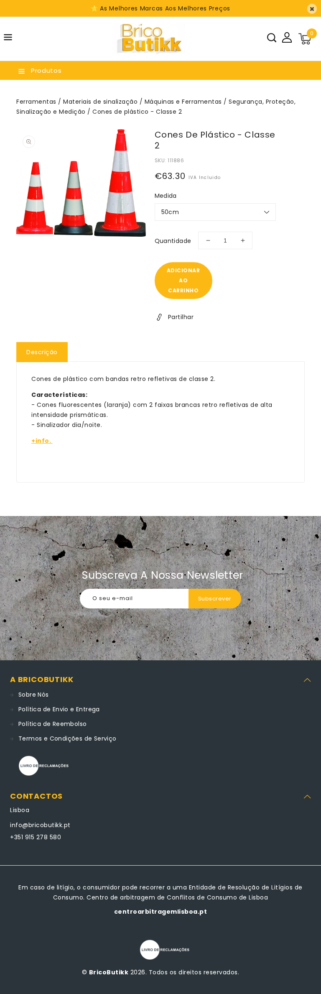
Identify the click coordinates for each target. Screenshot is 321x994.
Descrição (42, 352)
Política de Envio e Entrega (59, 709)
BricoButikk (109, 972)
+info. (42, 441)
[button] (8, 38)
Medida (166, 196)
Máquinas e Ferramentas (183, 101)
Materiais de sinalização (100, 101)
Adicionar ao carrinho (183, 280)
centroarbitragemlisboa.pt (160, 911)
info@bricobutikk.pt (40, 825)
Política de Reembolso (52, 724)
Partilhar (181, 317)
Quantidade (173, 241)
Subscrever (215, 599)
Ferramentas (36, 101)
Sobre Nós (33, 694)
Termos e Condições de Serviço (67, 738)
